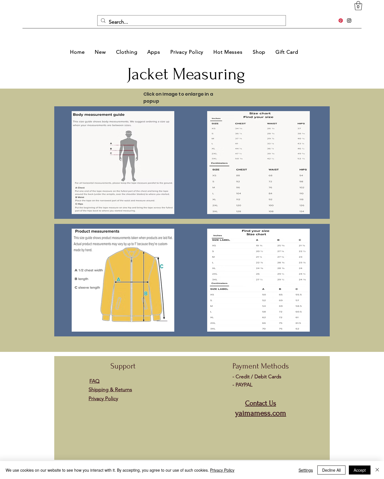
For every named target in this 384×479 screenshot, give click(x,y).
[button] (358, 5)
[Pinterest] (341, 20)
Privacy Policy (222, 470)
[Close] (377, 469)
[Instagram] (349, 20)
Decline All (331, 470)
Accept (360, 470)
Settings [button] (306, 470)
